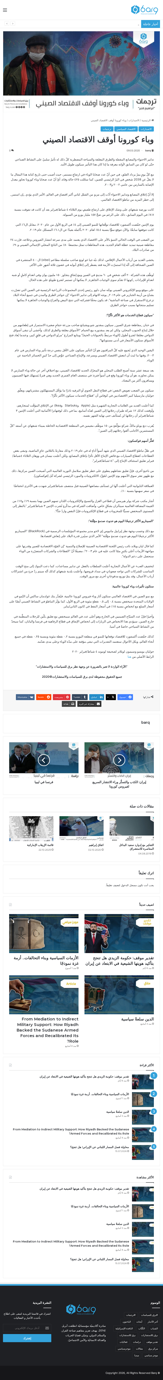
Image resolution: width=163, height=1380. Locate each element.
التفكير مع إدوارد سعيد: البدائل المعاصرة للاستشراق (136, 846)
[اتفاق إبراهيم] (81, 828)
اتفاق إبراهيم (96, 845)
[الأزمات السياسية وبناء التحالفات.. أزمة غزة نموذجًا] (44, 933)
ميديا (136, 1355)
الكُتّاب (141, 1328)
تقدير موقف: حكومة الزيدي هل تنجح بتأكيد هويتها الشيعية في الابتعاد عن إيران (84, 1076)
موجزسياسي (124, 1348)
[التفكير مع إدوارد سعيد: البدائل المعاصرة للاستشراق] (132, 828)
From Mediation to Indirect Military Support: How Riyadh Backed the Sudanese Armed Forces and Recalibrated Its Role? (47, 1030)
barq (148, 150)
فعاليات (123, 1341)
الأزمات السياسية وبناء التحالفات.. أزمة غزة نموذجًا (100, 1094)
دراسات (137, 1341)
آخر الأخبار (153, 1321)
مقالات (139, 1348)
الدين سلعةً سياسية (128, 24)
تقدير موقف (152, 1341)
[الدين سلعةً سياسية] (119, 994)
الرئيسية (146, 120)
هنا (129, 657)
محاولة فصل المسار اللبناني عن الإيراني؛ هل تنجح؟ (99, 1147)
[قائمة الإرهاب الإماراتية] (31, 828)
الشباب (154, 1328)
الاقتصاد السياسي (126, 129)
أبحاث (139, 1321)
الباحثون (127, 1321)
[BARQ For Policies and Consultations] (145, 10)
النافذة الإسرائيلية (124, 1328)
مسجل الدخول (129, 885)
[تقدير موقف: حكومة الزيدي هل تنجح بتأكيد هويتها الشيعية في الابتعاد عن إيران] (119, 933)
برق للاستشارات (127, 1335)
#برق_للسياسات (149, 1314)
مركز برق (153, 1348)
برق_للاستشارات (149, 1335)
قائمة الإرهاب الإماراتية (40, 845)
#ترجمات (131, 1314)
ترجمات (107, 129)
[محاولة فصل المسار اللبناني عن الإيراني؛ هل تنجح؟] (143, 1152)
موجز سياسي (151, 1355)
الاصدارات (133, 120)
